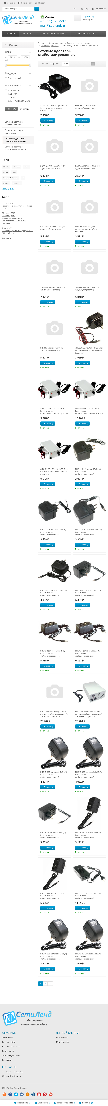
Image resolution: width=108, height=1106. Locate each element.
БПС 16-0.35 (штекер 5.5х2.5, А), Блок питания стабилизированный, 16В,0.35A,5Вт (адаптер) (53, 956)
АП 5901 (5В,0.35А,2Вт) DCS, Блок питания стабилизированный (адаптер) (89, 350)
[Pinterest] (44, 1094)
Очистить (24, 109)
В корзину (48, 120)
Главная (10, 33)
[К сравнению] (63, 120)
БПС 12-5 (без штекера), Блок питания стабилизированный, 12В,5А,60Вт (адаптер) (88, 714)
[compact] (101, 64)
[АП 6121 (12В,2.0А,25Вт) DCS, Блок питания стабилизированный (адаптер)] (89, 389)
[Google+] (50, 1094)
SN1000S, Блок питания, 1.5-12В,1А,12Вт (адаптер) (52, 288)
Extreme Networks (10, 178)
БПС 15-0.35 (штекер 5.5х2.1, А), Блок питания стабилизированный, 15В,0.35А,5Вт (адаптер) (53, 774)
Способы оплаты (85, 33)
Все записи (6, 238)
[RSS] (4, 1094)
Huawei (6, 183)
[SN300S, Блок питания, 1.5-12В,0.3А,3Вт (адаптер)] (89, 268)
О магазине (7, 1037)
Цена (8, 51)
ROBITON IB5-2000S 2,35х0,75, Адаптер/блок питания (52, 227)
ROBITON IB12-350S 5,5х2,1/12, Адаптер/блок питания (88, 167)
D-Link (5, 172)
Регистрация (100, 8)
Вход (86, 8)
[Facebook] (10, 1094)
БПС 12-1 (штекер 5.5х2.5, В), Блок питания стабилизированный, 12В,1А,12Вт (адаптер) (87, 653)
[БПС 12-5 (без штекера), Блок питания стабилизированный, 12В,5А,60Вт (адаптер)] (89, 692)
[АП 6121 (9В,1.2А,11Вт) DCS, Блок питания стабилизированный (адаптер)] (54, 449)
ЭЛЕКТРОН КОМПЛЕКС (19, 101)
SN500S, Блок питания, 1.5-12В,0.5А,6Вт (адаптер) (52, 349)
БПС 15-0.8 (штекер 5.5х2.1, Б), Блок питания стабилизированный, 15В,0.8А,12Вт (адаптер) (53, 835)
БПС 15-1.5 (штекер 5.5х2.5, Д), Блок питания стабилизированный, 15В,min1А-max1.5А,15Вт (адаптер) (88, 895)
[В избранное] (67, 120)
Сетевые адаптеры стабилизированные (15, 140)
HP (23, 178)
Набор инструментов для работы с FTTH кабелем (17, 231)
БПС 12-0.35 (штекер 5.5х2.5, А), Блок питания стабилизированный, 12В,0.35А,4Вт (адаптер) (53, 593)
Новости (42, 3)
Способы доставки (11, 1055)
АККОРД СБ (13, 90)
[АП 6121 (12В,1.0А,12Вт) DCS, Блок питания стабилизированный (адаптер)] (54, 389)
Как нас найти (8, 1042)
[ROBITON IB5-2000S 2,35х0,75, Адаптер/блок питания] (54, 207)
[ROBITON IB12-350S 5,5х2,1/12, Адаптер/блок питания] (89, 146)
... (103, 33)
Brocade (17, 167)
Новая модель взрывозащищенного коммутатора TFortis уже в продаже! (14, 219)
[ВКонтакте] (21, 1094)
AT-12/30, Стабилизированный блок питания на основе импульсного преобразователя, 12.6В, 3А (54, 108)
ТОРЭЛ (11, 97)
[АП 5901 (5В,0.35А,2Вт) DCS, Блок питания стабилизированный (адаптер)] (89, 328)
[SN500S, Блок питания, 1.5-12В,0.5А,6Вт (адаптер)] (54, 328)
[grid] (93, 64)
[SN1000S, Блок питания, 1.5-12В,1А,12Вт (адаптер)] (54, 268)
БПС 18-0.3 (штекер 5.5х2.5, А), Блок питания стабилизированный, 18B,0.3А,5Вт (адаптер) (88, 956)
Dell (14, 172)
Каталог (27, 33)
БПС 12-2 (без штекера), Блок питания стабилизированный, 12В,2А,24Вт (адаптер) (54, 714)
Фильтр (13, 45)
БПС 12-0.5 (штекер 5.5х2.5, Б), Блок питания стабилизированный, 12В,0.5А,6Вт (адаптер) (88, 593)
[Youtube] (39, 1094)
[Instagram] (33, 1094)
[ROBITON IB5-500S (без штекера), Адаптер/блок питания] (89, 207)
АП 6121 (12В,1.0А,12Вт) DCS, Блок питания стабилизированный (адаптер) (54, 411)
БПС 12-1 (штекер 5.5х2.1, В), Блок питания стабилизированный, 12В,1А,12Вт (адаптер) (52, 653)
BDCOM (6, 167)
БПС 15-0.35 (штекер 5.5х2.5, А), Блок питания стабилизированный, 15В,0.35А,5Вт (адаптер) (88, 774)
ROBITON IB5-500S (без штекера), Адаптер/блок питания (86, 229)
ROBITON (12, 94)
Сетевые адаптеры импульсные (14, 131)
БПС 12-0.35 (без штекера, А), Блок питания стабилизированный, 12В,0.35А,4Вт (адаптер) (53, 532)
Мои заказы (62, 1037)
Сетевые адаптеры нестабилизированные (15, 148)
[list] (97, 64)
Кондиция (10, 73)
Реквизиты (7, 1060)
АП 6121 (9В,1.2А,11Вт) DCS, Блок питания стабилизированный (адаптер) (54, 471)
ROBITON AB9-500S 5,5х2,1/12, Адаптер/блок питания (88, 106)
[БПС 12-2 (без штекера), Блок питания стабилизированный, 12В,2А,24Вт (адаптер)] (54, 692)
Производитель (14, 85)
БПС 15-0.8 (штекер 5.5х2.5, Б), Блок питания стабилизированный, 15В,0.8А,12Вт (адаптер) (88, 835)
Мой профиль (62, 1042)
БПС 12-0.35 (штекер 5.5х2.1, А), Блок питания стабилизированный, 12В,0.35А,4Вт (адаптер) (88, 532)
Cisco (26, 167)
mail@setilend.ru (13, 1076)
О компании (26, 3)
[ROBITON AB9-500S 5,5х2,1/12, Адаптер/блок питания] (89, 86)
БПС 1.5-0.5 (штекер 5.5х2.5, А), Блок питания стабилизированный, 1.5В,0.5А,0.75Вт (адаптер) (88, 471)
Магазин (11, 3)
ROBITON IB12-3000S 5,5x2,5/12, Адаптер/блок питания (53, 167)
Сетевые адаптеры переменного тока (14, 123)
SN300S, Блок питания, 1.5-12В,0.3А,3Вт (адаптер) (87, 288)
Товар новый (14, 78)
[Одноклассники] (27, 1094)
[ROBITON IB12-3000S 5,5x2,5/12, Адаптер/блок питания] (54, 146)
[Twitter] (16, 1094)
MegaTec (17, 183)
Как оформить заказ (52, 33)
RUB (74, 8)
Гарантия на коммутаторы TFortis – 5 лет (17, 207)
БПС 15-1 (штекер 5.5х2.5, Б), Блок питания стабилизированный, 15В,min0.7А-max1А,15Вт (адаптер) (52, 895)
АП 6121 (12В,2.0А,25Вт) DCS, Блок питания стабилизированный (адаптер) (89, 411)
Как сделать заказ (11, 1046)
